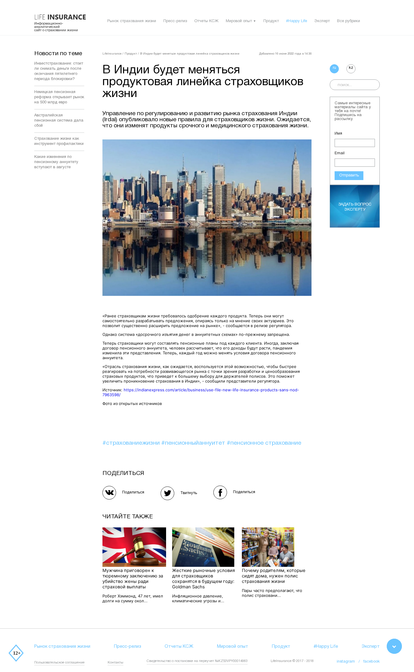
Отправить (349, 175)
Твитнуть (188, 493)
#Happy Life (296, 21)
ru (334, 68)
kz (351, 68)
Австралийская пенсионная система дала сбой (58, 121)
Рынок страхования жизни (131, 21)
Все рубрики (348, 21)
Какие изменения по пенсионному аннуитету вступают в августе (56, 162)
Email (340, 153)
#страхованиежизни (131, 443)
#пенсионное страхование (264, 443)
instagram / (350, 662)
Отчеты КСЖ (206, 21)
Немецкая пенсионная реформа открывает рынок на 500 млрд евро (59, 97)
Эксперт (322, 21)
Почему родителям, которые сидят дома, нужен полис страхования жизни (273, 576)
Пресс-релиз (175, 21)
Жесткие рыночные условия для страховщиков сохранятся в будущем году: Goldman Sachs (203, 579)
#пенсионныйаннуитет (194, 443)
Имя (338, 133)
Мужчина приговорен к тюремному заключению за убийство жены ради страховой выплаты (132, 579)
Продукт (271, 21)
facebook (371, 662)
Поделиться (133, 492)
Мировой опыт (239, 21)
